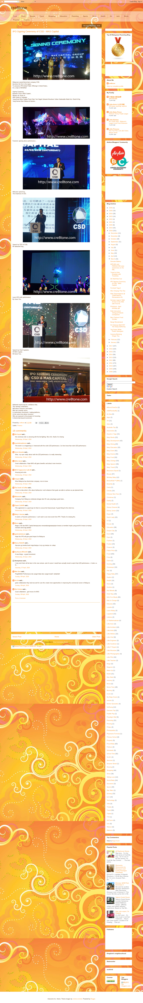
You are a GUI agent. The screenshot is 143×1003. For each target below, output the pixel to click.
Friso (108, 557)
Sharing (109, 767)
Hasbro (109, 577)
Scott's (109, 757)
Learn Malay (111, 610)
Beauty (32, 16)
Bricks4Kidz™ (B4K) (113, 480)
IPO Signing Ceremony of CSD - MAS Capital (118, 283)
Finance (27, 20)
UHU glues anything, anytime (118, 106)
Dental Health (111, 504)
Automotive (110, 431)
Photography (111, 730)
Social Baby (111, 780)
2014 (111, 354)
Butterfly (109, 484)
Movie (126, 16)
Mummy (109, 690)
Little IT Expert (111, 647)
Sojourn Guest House (122, 897)
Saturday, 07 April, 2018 (22, 567)
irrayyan (17, 479)
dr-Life (17, 580)
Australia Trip (111, 427)
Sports (85, 16)
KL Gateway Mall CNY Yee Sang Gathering (117, 326)
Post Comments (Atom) (60, 642)
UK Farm (110, 820)
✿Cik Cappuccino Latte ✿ (23, 470)
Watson (109, 827)
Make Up (110, 670)
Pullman (109, 747)
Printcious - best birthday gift (115, 307)
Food (15, 16)
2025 (111, 210)
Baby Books (111, 437)
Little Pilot (110, 657)
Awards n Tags (112, 434)
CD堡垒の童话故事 (115, 97)
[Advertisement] (56, 617)
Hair (108, 570)
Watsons (109, 830)
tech (118, 16)
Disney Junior (111, 510)
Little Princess (114, 129)
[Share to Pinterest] (48, 423)
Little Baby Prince (115, 112)
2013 (111, 357)
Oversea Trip (111, 710)
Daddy (109, 500)
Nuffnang (110, 707)
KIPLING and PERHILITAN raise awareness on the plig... (117, 266)
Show (94, 16)
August (113, 244)
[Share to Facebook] (46, 423)
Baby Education (112, 447)
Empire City (110, 530)
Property (16, 20)
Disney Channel (112, 507)
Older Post (96, 637)
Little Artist (110, 630)
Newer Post (17, 637)
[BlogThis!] (42, 423)
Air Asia (109, 414)
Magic (109, 664)
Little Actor (110, 624)
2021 (111, 222)
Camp (109, 487)
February (114, 339)
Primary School (112, 737)
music (109, 694)
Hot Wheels (110, 590)
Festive (109, 544)
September (115, 242)
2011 (111, 363)
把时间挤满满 (113, 98)
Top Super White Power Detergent (116, 330)
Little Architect (111, 627)
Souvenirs (110, 783)
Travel (42, 16)
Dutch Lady (110, 517)
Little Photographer (113, 654)
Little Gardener (112, 644)
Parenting (75, 16)
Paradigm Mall (111, 717)
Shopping (51, 16)
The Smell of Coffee (21, 487)
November (114, 236)
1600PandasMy (112, 411)
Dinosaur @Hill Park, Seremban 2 (122, 884)
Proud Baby (111, 744)
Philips (109, 727)
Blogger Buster (116, 840)
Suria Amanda (19, 452)
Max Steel (110, 677)
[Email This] (40, 423)
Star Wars (110, 790)
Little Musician (111, 650)
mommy (109, 680)
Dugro (109, 514)
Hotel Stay (110, 594)
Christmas (110, 497)
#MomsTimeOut (112, 407)
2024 (111, 213)
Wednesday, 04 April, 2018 (23, 439)
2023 (111, 216)
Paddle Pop (110, 713)
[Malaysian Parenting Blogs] (118, 59)
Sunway (109, 793)
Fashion (109, 540)
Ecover (109, 524)
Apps (108, 417)
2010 (111, 366)
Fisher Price (111, 550)
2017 (111, 346)
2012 (111, 360)
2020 (111, 225)
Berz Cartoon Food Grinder (116, 318)
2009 (111, 369)
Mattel (109, 674)
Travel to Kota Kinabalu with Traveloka (115, 274)
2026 (111, 208)
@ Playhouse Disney (122, 851)
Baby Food (110, 457)
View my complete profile (115, 86)
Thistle (109, 807)
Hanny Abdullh (19, 543)
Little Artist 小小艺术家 (117, 104)
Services (109, 760)
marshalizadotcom (21, 443)
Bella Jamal (18, 461)
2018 (111, 230)
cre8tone (19, 7)
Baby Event (110, 450)
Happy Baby (111, 574)
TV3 (108, 817)
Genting (109, 564)
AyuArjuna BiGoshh (21, 552)
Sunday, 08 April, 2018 (22, 576)
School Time (111, 754)
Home (57, 637)
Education (63, 16)
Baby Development (113, 440)
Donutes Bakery (115, 261)
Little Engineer (111, 640)
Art (111, 16)
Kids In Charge (112, 600)
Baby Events (111, 454)
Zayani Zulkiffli (19, 505)
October (114, 239)
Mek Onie (18, 571)
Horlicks (109, 587)
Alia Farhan (18, 589)
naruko (109, 700)
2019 (111, 228)
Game (109, 560)
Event (23, 16)
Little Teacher (111, 660)
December (114, 233)
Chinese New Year (113, 494)
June (113, 250)
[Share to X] (44, 423)
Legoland (110, 614)
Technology (110, 800)
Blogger (93, 999)
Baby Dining (111, 444)
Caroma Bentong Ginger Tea (116, 335)
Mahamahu (18, 496)
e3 (107, 520)
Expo (108, 537)
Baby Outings (111, 460)
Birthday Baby (111, 477)
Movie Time (110, 687)
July (112, 247)
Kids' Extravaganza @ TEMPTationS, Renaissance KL (117, 295)
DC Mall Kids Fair (116, 279)
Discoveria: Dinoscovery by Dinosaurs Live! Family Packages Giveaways (121, 868)
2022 (111, 219)
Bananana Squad (112, 470)
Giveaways (110, 567)
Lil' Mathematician (113, 620)
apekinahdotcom (20, 534)
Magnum (110, 667)
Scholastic (110, 750)
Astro (108, 424)
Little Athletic (111, 634)
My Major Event (112, 697)
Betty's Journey (20, 514)
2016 (111, 349)
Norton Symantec (112, 704)
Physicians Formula (113, 734)
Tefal (108, 803)
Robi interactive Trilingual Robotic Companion (116, 312)
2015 (111, 351)
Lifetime (109, 617)
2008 (111, 371)
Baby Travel (111, 467)
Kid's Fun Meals (112, 597)
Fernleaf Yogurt (115, 288)
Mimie (17, 523)
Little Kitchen (114, 120)
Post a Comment (20, 598)
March (113, 259)
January (114, 342)
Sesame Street (112, 763)
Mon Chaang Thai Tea (117, 291)
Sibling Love (111, 777)
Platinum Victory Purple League (118, 114)
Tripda (109, 813)
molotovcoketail (77, 999)
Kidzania (109, 604)
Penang (109, 724)
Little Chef (110, 637)
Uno (108, 823)
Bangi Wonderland (116, 322)
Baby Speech (111, 464)
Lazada (109, 607)
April (112, 256)
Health (103, 16)
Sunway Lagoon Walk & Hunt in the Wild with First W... (117, 301)
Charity (109, 490)
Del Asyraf (18, 434)
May (112, 253)
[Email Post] (36, 422)
